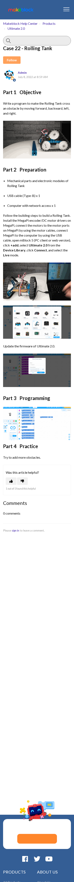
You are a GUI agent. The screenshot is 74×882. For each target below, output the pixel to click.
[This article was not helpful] (22, 481)
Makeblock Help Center (20, 23)
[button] (66, 9)
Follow (12, 60)
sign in (15, 530)
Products (49, 23)
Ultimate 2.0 (16, 28)
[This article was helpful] (11, 481)
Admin (22, 72)
